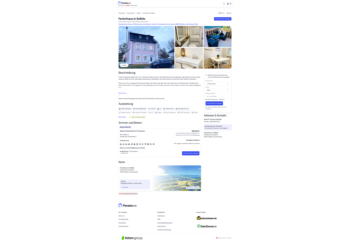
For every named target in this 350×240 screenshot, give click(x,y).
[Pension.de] (125, 2)
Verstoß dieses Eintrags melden (129, 193)
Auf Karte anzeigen (194, 188)
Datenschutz (161, 226)
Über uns (121, 216)
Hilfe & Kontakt (123, 226)
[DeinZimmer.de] (206, 228)
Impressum (161, 216)
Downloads (122, 223)
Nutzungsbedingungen (164, 223)
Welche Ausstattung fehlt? (138, 117)
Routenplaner (125, 187)
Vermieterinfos (123, 219)
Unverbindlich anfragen (223, 19)
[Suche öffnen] (224, 4)
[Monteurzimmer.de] (206, 220)
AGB (158, 219)
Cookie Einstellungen (164, 230)
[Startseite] (127, 205)
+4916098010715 (214, 121)
